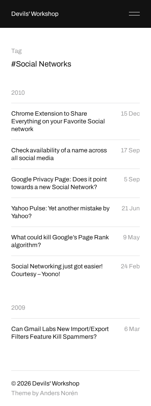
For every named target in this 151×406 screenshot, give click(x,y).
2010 (18, 92)
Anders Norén (59, 393)
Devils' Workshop (34, 13)
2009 (18, 307)
